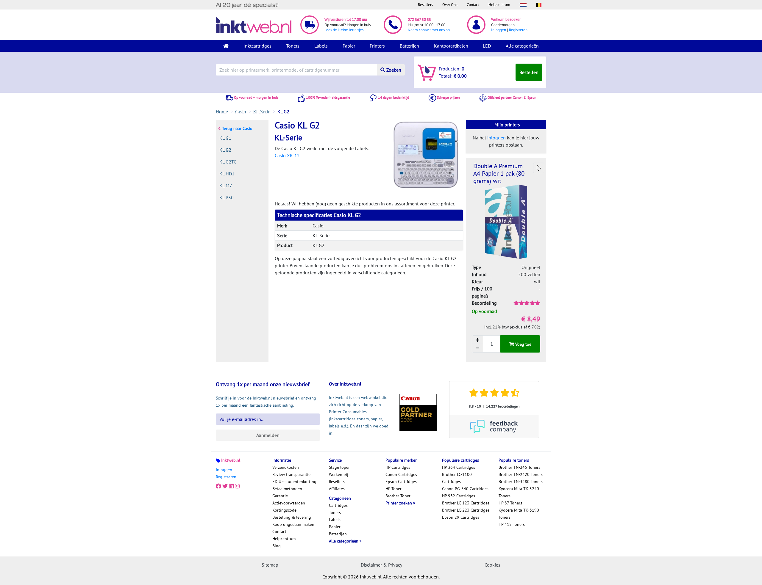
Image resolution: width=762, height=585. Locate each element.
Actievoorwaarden (288, 503)
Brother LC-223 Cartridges (465, 510)
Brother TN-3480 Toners (521, 481)
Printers (377, 46)
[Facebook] (218, 486)
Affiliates (337, 488)
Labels (321, 46)
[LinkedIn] (231, 486)
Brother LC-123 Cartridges (465, 503)
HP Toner (393, 488)
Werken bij (338, 474)
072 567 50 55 (419, 19)
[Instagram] (237, 486)
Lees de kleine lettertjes (343, 29)
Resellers (425, 4)
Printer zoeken (399, 503)
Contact (473, 4)
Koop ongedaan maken (293, 524)
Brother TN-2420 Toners (521, 474)
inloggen (496, 138)
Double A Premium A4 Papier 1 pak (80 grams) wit (498, 173)
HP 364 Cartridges (458, 467)
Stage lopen (340, 467)
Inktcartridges (257, 46)
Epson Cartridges (401, 481)
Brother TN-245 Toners (519, 467)
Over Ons (449, 4)
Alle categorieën (522, 46)
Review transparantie (291, 474)
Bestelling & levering (291, 517)
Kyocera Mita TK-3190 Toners (519, 513)
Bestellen (528, 72)
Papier (349, 46)
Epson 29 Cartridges (460, 517)
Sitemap (270, 565)
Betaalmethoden (287, 488)
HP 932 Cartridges (458, 495)
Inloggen (498, 29)
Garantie (280, 495)
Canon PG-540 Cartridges (465, 488)
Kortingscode (284, 510)
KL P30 (226, 197)
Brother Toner (397, 495)
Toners (292, 46)
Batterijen (409, 46)
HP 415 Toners (512, 524)
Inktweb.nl (230, 460)
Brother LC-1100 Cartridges (457, 478)
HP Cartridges (397, 467)
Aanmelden (267, 435)
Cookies (492, 565)
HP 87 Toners (510, 503)
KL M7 (225, 185)
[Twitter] (225, 486)
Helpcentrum (499, 4)
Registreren (518, 29)
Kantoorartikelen (451, 46)
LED (487, 46)
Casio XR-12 (287, 155)
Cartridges (338, 505)
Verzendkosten (285, 467)
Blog (276, 545)
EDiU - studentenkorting (294, 481)
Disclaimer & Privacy (381, 565)
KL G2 (225, 150)
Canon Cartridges (401, 474)
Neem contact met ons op (429, 29)
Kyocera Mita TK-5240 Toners (519, 492)
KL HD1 (227, 174)
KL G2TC (227, 162)
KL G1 (225, 138)
